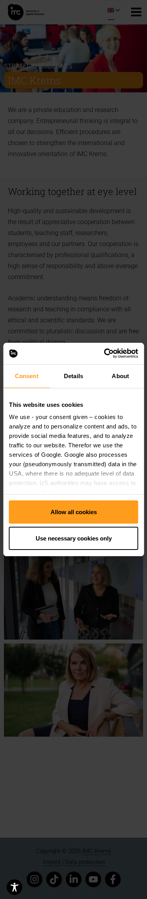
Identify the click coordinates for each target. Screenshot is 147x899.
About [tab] (120, 376)
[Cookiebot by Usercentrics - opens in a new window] (104, 353)
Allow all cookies (74, 512)
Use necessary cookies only (74, 538)
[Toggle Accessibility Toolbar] (14, 887)
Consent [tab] (26, 376)
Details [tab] (73, 376)
